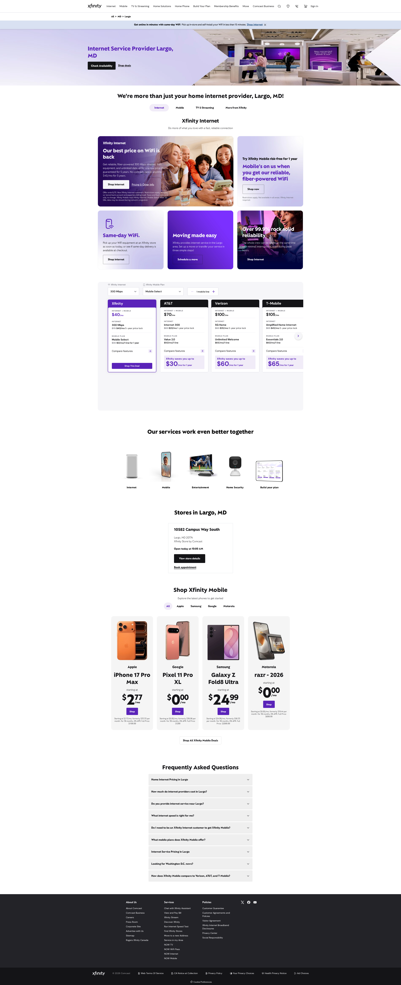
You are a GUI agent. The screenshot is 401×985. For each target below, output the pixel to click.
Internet (111, 6)
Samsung (196, 606)
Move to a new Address (176, 935)
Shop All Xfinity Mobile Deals (200, 740)
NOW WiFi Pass (172, 949)
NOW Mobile (170, 958)
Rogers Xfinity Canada (137, 940)
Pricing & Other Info (143, 184)
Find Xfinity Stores (173, 931)
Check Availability (101, 65)
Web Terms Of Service (152, 973)
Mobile (123, 6)
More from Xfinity (236, 107)
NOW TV (168, 944)
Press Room (132, 922)
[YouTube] (255, 902)
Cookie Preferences (202, 982)
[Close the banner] (265, 24)
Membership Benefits (226, 6)
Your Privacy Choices (243, 973)
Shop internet (255, 24)
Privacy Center (209, 933)
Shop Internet (255, 259)
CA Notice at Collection (186, 973)
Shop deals (124, 65)
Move (246, 6)
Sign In (314, 6)
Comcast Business (263, 6)
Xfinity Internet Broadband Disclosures (215, 927)
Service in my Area (173, 940)
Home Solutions (162, 6)
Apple (180, 606)
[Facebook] (249, 902)
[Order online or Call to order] (297, 6)
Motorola (228, 606)
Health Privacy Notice (275, 973)
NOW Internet (171, 953)
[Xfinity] (95, 6)
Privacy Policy (215, 973)
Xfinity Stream (171, 917)
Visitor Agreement (211, 920)
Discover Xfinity (172, 922)
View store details (189, 558)
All (168, 606)
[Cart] (305, 6)
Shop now (253, 189)
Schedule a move (188, 259)
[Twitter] (242, 902)
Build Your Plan (201, 6)
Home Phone (182, 6)
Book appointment (185, 567)
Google (212, 606)
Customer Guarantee (213, 908)
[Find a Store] (288, 6)
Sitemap (130, 935)
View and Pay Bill (172, 912)
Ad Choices (303, 973)
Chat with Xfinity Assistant (177, 908)
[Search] (279, 6)
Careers (130, 917)
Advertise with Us (134, 931)
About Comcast (134, 908)
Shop (132, 711)
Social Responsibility (212, 937)
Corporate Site (133, 926)
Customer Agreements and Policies (216, 914)
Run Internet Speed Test (176, 926)
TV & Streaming (140, 6)
